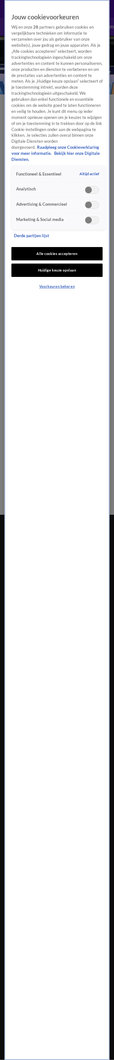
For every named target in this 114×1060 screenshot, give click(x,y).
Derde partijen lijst (31, 235)
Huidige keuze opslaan (57, 270)
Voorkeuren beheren (57, 286)
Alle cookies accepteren (56, 253)
